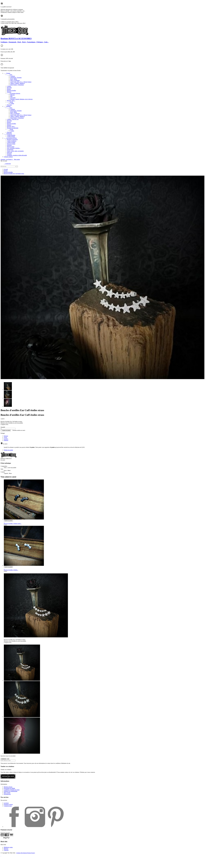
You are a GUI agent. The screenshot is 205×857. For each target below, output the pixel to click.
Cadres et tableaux (11, 141)
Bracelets (9, 87)
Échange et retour (8, 804)
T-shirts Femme (11, 136)
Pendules (9, 154)
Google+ (6, 438)
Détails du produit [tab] (8, 450)
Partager (6, 436)
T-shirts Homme (11, 135)
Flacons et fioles (11, 143)
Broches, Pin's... (11, 100)
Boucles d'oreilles (11, 90)
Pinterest (6, 440)
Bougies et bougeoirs (12, 139)
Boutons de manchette (12, 128)
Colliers (9, 86)
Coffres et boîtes (11, 142)
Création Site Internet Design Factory (25, 853)
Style (9, 74)
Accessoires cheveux (13, 93)
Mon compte (7, 792)
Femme (7, 73)
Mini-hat (12, 94)
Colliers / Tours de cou (12, 119)
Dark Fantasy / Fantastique (17, 84)
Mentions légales (8, 787)
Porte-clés (9, 152)
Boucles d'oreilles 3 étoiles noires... (13, 523)
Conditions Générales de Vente (11, 789)
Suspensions (10, 149)
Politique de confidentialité (10, 791)
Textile (10, 102)
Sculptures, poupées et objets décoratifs (17, 155)
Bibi (11, 96)
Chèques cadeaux (8, 156)
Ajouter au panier (5, 430)
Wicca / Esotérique (15, 80)
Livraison (6, 803)
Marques (6, 848)
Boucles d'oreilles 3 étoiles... (11, 570)
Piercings (9, 105)
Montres (9, 92)
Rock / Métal (13, 79)
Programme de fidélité (9, 788)
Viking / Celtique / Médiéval (17, 83)
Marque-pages (10, 146)
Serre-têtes (13, 97)
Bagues (9, 89)
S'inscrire (6, 850)
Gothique (12, 76)
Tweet (5, 437)
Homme (7, 106)
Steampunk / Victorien (16, 77)
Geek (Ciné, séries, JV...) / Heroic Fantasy (20, 82)
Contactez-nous (8, 806)
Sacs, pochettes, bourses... (13, 148)
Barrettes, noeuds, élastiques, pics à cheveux (21, 99)
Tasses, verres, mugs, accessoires (15, 151)
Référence (3, 458)
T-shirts (12, 103)
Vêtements (8, 133)
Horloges (9, 145)
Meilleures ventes (8, 847)
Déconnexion (7, 794)
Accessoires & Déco (10, 138)
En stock (3, 460)
